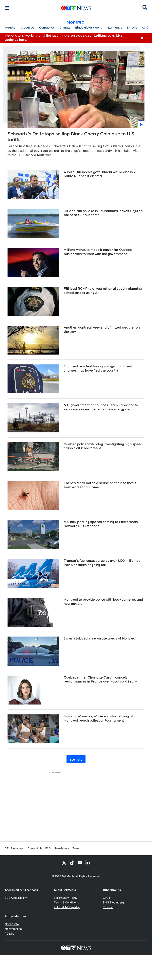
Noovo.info (12, 924)
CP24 (106, 897)
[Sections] (7, 8)
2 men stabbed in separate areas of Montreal (100, 638)
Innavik (132, 27)
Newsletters (61, 848)
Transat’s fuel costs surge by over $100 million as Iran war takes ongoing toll (102, 563)
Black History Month (89, 27)
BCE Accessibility (16, 897)
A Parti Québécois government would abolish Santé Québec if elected (99, 174)
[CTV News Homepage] (76, 8)
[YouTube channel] (80, 862)
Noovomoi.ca (13, 928)
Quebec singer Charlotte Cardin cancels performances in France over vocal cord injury (100, 680)
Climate (65, 27)
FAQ (48, 848)
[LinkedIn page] (88, 862)
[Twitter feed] (64, 862)
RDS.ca (9, 933)
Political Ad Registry (67, 907)
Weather (11, 27)
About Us (27, 27)
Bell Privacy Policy (65, 897)
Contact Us (47, 27)
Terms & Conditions (66, 902)
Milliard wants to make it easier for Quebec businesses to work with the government (98, 252)
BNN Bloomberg (113, 902)
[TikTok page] (72, 862)
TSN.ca (108, 907)
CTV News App (15, 848)
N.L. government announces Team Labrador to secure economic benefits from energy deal (101, 407)
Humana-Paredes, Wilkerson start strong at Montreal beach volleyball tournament (98, 718)
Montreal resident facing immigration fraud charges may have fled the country (98, 368)
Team (76, 848)
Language (115, 27)
